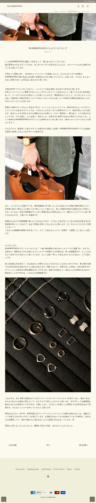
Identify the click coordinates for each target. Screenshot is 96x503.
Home (56, 11)
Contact (77, 469)
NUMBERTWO (50, 497)
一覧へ (48, 445)
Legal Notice (46, 469)
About (69, 469)
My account (20, 469)
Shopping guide (33, 469)
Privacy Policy (59, 469)
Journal (62, 11)
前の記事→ (83, 445)
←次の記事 (12, 445)
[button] (88, 6)
